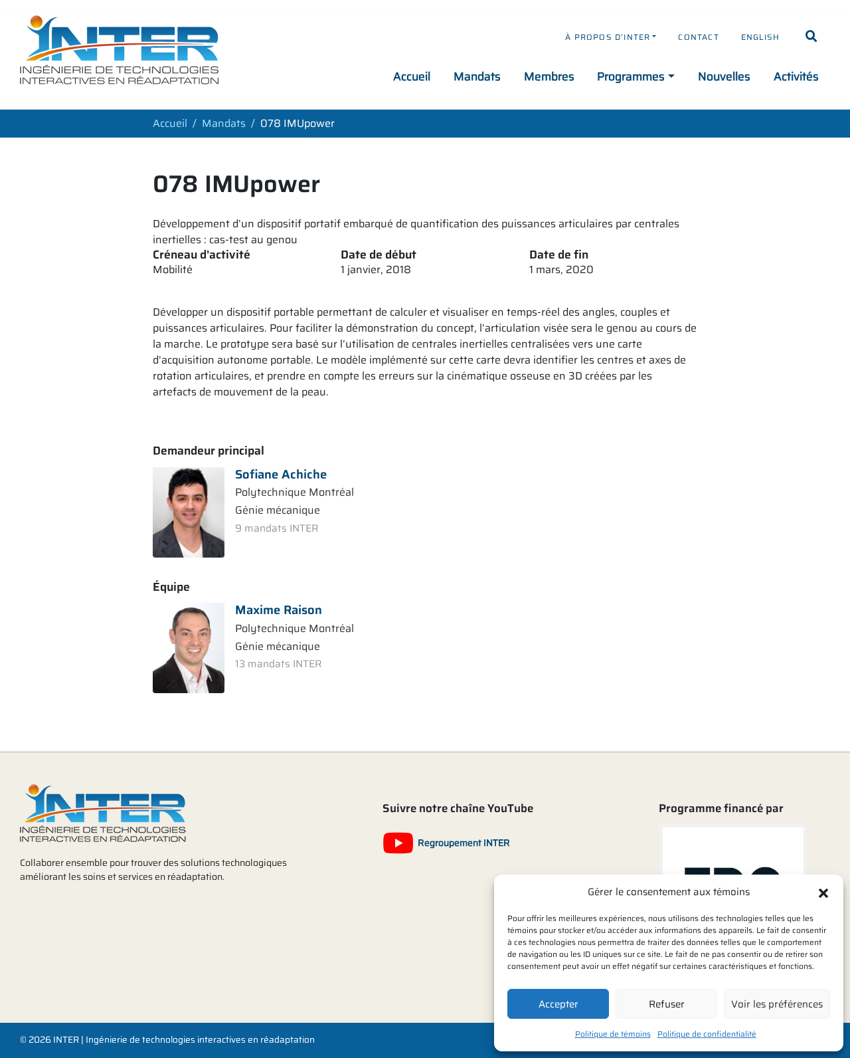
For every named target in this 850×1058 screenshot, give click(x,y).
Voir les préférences (777, 1004)
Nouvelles (724, 76)
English (760, 37)
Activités (796, 76)
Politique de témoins (613, 1033)
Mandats (477, 76)
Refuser (667, 1004)
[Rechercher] (812, 36)
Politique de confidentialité (706, 1033)
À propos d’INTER (607, 37)
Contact (698, 37)
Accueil (411, 76)
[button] (823, 892)
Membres (549, 76)
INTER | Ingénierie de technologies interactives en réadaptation (184, 1040)
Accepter (558, 1004)
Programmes (631, 76)
